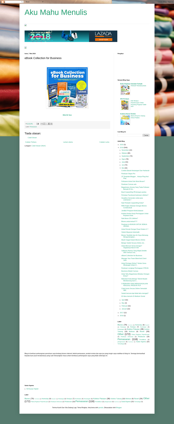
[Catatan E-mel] (37, 123)
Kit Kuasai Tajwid (32, 389)
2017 (122, 313)
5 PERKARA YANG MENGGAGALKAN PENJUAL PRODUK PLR (134, 284)
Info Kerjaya (124, 99)
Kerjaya (133, 327)
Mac (123, 303)
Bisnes (120, 325)
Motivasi (132, 331)
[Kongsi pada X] (46, 124)
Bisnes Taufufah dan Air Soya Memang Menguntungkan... (134, 236)
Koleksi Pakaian (133, 329)
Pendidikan (142, 339)
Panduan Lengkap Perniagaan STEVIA (135, 268)
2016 (122, 316)
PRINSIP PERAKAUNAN (138, 86)
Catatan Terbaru (30, 142)
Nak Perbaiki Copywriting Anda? (132, 203)
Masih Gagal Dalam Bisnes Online (133, 240)
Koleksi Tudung (116, 399)
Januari (124, 309)
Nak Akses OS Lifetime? (129, 218)
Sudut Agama (141, 342)
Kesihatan (143, 327)
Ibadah (147, 325)
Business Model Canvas (129, 271)
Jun (123, 165)
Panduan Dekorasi (127, 336)
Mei (123, 168)
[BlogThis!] (44, 124)
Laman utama (68, 142)
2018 (122, 147)
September (126, 156)
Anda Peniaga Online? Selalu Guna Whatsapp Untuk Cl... (133, 264)
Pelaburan (141, 336)
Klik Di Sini (67, 115)
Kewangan (121, 329)
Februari (125, 306)
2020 (122, 145)
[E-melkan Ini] (42, 124)
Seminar (130, 341)
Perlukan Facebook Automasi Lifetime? (134, 195)
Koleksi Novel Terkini (128, 114)
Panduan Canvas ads (128, 184)
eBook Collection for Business (131, 255)
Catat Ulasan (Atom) (39, 146)
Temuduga (121, 343)
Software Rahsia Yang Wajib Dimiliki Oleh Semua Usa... (134, 251)
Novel (142, 331)
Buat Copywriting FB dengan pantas (133, 192)
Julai (123, 162)
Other (121, 334)
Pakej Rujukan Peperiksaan (141, 334)
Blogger (119, 407)
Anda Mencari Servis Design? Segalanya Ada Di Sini (131, 247)
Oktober (125, 153)
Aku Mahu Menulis (56, 12)
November (125, 150)
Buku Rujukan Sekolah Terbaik (131, 84)
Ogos (124, 159)
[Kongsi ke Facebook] (49, 124)
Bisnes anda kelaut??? (129, 221)
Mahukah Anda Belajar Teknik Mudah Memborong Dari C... (134, 280)
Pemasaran (33, 126)
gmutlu (101, 407)
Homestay (138, 325)
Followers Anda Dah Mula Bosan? (133, 181)
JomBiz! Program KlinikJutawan (132, 211)
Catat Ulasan (32, 138)
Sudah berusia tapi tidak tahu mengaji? (135, 293)
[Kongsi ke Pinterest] (51, 124)
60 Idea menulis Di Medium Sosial (133, 296)
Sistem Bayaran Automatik (130, 232)
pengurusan (121, 341)
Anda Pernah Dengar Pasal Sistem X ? (134, 229)
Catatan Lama (104, 142)
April (123, 300)
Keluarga (123, 327)
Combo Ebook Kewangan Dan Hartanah (135, 170)
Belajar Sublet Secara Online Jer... (133, 243)
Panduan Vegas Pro (128, 174)
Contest (130, 325)
